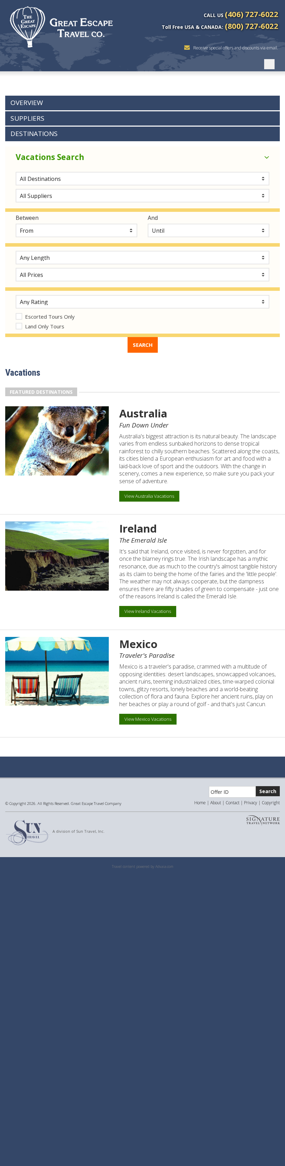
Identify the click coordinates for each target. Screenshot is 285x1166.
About (215, 803)
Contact (232, 803)
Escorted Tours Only (50, 316)
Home (200, 803)
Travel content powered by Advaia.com (142, 866)
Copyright (271, 803)
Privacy (250, 803)
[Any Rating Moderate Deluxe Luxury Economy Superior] (142, 302)
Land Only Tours (44, 326)
